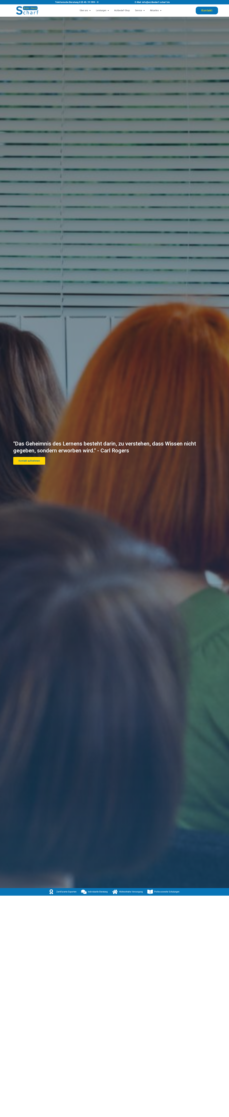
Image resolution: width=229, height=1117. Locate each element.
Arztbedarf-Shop (122, 10)
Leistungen (101, 10)
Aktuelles (154, 10)
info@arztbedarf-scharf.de (156, 2)
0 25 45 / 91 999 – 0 (88, 2)
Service (138, 10)
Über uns (84, 10)
